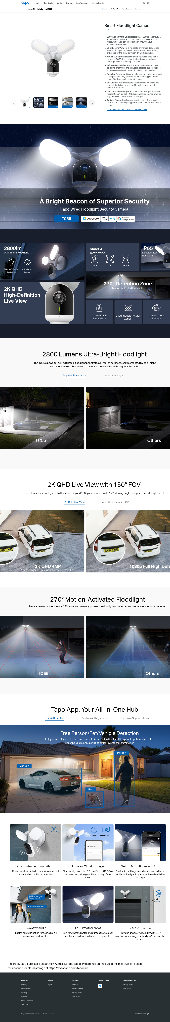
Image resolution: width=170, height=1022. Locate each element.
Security (24, 985)
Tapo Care (24, 1004)
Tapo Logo (25, 3)
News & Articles (77, 989)
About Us (75, 985)
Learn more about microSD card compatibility (127, 109)
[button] (92, 103)
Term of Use (76, 996)
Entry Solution (26, 989)
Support (49, 985)
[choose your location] (148, 3)
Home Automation (27, 1000)
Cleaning (24, 993)
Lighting (24, 996)
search (144, 3)
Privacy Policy (77, 993)
